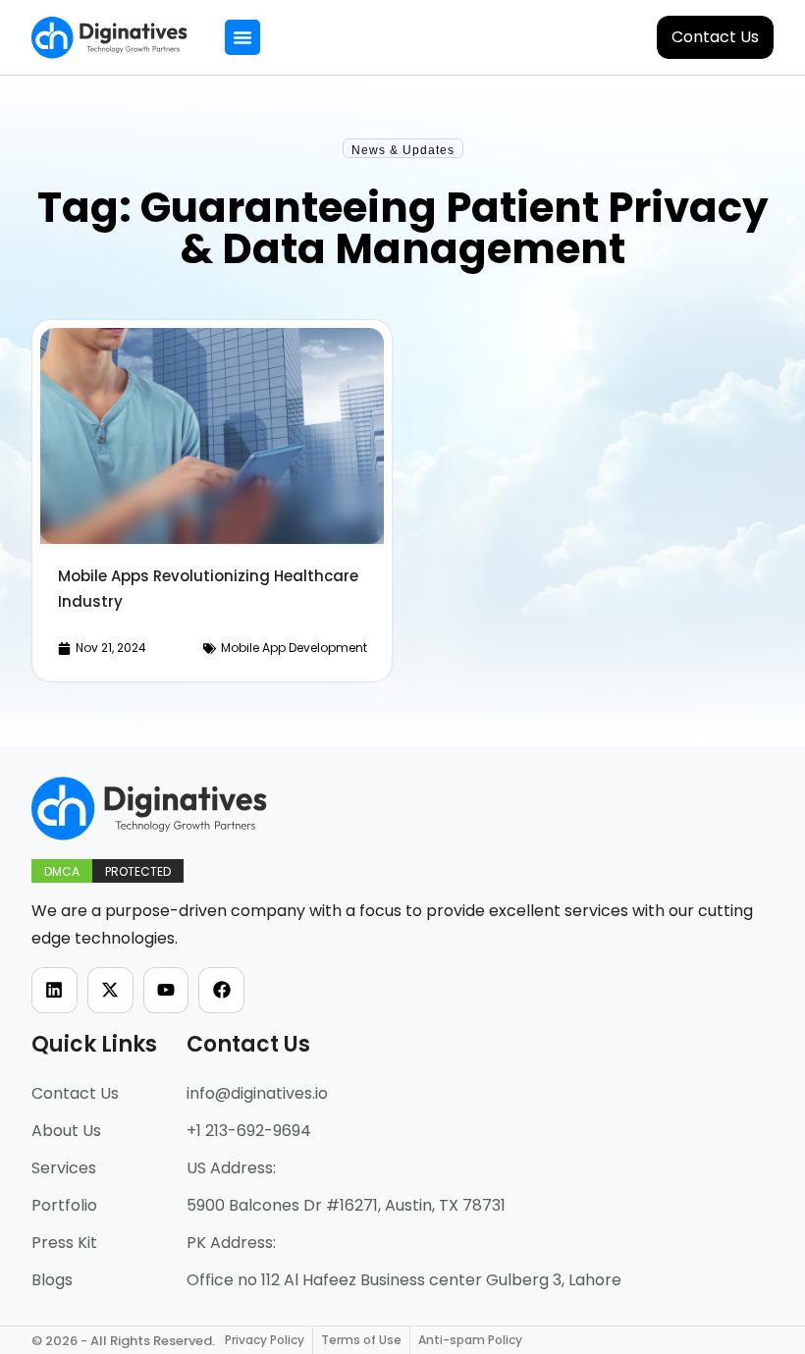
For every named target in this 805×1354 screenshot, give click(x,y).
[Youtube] (166, 990)
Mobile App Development (294, 647)
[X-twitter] (110, 990)
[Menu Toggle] (242, 37)
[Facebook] (221, 990)
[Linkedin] (54, 990)
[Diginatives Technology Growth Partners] (109, 38)
